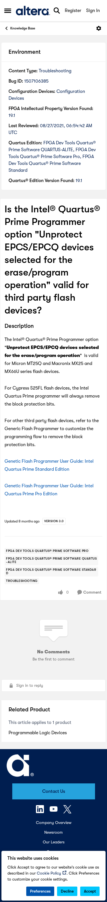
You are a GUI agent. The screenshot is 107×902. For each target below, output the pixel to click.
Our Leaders (53, 842)
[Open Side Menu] (7, 10)
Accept (90, 891)
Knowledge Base (22, 28)
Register (73, 10)
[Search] (56, 10)
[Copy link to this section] (38, 326)
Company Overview (53, 822)
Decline (67, 891)
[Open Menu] (99, 28)
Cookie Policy (49, 873)
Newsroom (53, 832)
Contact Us (53, 791)
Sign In (93, 10)
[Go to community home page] (33, 10)
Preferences (40, 891)
